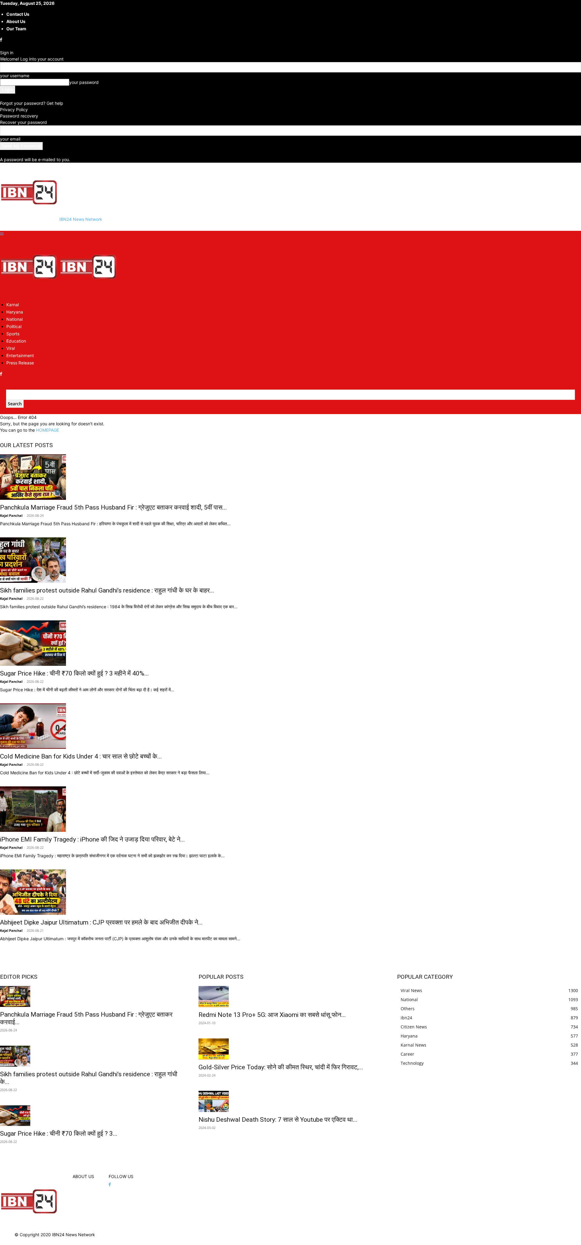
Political (13, 326)
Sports (12, 333)
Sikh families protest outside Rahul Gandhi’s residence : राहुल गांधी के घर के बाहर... (107, 590)
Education (16, 341)
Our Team (16, 28)
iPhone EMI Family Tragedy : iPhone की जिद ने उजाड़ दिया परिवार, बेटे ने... (92, 839)
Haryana (14, 311)
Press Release (20, 362)
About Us (15, 21)
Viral (10, 348)
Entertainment (20, 355)
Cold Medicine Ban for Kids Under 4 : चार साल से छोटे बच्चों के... (81, 756)
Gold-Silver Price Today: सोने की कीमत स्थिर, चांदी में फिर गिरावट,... (281, 1067)
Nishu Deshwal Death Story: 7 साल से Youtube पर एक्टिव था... (278, 1119)
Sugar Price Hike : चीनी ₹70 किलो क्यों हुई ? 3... (58, 1133)
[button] (2, 234)
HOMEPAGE (47, 430)
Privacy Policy (14, 109)
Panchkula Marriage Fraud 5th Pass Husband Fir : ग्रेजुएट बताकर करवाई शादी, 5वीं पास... (113, 507)
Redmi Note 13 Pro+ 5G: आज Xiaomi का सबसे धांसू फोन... (272, 1014)
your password (84, 82)
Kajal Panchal (11, 515)
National (14, 319)
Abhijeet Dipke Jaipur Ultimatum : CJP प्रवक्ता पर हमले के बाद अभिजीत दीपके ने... (101, 922)
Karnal (12, 304)
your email (10, 138)
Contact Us (17, 14)
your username (14, 75)
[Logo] (29, 293)
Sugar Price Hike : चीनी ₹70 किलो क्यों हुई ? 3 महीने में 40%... (74, 673)
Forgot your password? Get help (31, 103)
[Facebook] (1, 39)
